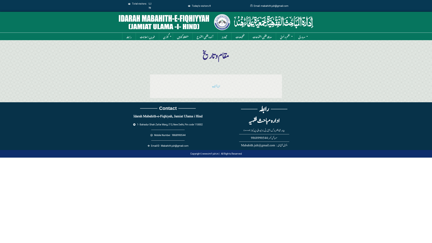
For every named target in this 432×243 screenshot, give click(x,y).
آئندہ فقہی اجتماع (205, 36)
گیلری (166, 36)
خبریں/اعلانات (147, 36)
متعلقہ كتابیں (182, 36)
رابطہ (129, 36)
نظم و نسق (285, 36)
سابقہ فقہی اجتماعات (262, 36)
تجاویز (224, 36)
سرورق (301, 36)
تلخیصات (240, 36)
